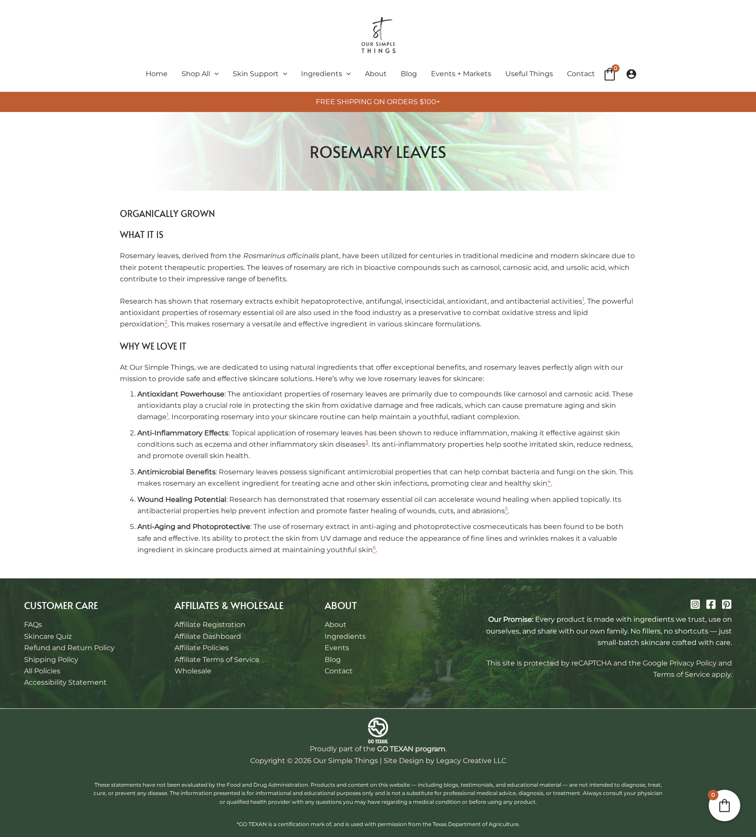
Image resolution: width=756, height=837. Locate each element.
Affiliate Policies (202, 648)
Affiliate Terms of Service (217, 659)
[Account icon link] (631, 74)
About (335, 624)
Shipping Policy (51, 659)
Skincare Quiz (48, 636)
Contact (339, 671)
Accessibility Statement (65, 682)
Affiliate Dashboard (208, 636)
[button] (214, 73)
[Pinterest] (726, 604)
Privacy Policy (693, 663)
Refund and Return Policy (69, 648)
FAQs (33, 624)
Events (337, 648)
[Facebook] (711, 604)
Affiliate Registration (210, 624)
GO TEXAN (395, 749)
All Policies (42, 671)
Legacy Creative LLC (471, 760)
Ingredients (345, 636)
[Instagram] (695, 604)
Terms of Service (681, 674)
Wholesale (193, 671)
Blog (333, 659)
